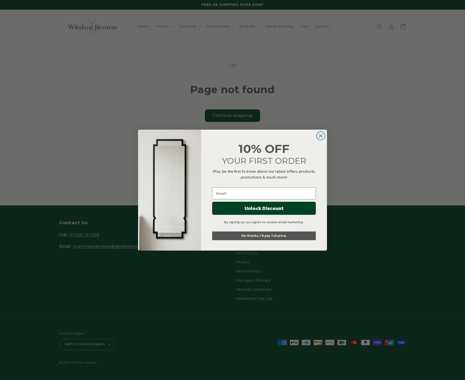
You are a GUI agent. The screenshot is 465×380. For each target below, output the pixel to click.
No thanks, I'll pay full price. (264, 235)
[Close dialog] (321, 136)
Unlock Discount (264, 208)
